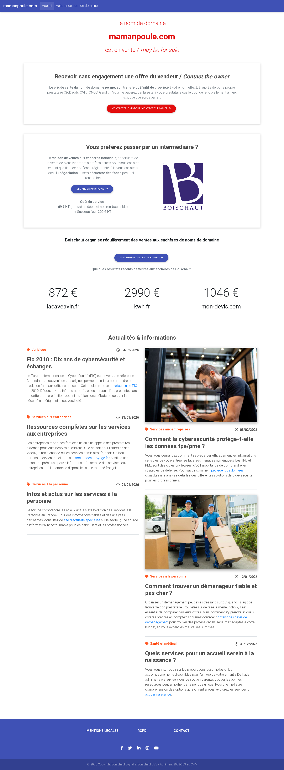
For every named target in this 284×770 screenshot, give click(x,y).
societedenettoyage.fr (91, 458)
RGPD (142, 731)
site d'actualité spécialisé (82, 520)
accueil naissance (158, 694)
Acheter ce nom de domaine (77, 6)
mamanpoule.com (142, 36)
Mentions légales (102, 731)
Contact (182, 731)
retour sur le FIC (125, 386)
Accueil (48, 6)
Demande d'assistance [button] (90, 189)
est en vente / (142, 50)
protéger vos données (227, 470)
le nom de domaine (142, 23)
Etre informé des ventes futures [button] (139, 257)
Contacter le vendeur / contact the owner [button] (139, 108)
